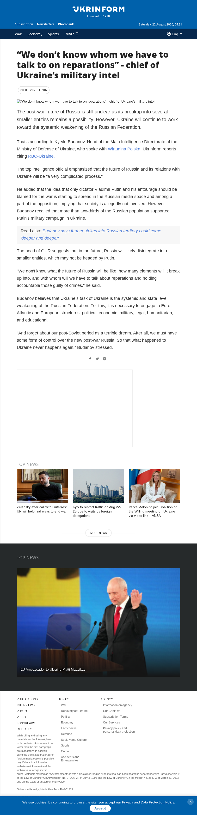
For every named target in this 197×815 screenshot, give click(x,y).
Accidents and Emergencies (70, 758)
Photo (22, 711)
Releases (24, 729)
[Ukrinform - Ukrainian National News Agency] (98, 8)
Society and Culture (74, 739)
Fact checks (68, 728)
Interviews (26, 705)
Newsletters (45, 24)
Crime (65, 751)
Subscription (24, 24)
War (18, 34)
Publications (27, 699)
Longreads (26, 723)
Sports (53, 34)
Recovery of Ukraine (74, 711)
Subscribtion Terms (115, 716)
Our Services (111, 722)
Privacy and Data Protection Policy (148, 802)
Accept (100, 808)
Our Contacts (111, 711)
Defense (66, 734)
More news (98, 532)
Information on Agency (117, 705)
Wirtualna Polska (124, 149)
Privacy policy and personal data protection (119, 730)
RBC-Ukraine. (41, 156)
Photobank (66, 24)
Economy (34, 34)
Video (21, 717)
